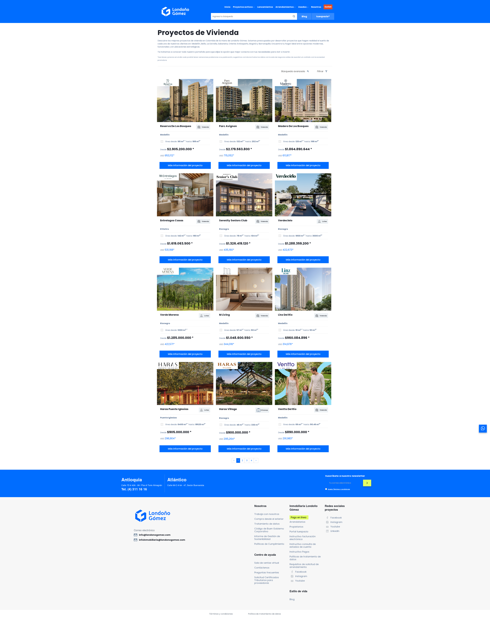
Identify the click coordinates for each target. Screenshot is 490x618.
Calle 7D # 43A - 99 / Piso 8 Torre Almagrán (141, 485)
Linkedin (334, 531)
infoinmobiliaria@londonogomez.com (162, 539)
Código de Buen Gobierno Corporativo (269, 530)
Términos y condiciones (221, 613)
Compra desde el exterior (269, 518)
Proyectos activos (243, 6)
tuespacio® (323, 16)
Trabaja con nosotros (266, 514)
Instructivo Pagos (299, 551)
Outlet (328, 6)
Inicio (227, 6)
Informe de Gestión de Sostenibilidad (267, 538)
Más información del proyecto (185, 165)
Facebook (301, 571)
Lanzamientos (265, 6)
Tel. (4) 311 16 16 (134, 489)
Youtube (300, 580)
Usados (302, 6)
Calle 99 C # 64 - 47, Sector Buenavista (185, 485)
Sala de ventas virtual (266, 562)
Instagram (301, 576)
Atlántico (176, 479)
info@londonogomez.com (154, 534)
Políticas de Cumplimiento (269, 544)
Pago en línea (298, 517)
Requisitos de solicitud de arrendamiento (304, 566)
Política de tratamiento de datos (264, 613)
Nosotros (316, 6)
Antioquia (131, 479)
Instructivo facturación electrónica (303, 538)
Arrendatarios (297, 521)
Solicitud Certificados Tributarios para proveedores (266, 580)
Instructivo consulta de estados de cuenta (303, 545)
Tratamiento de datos (267, 523)
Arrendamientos (284, 6)
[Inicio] (175, 11)
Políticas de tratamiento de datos (305, 558)
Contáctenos (261, 567)
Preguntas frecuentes (266, 572)
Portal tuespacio (299, 531)
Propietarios (296, 526)
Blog (304, 16)
